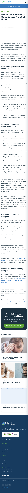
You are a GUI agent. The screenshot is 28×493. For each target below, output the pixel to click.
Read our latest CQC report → (9, 439)
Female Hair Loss (6, 447)
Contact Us (4, 463)
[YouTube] (9, 485)
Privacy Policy (5, 487)
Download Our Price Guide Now (14, 325)
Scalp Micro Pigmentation (7, 449)
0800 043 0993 (6, 475)
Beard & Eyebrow (5, 451)
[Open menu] (25, 2)
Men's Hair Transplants (7, 446)
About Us (4, 461)
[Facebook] (3, 485)
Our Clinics (4, 458)
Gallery (3, 460)
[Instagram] (6, 485)
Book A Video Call (15, 6)
